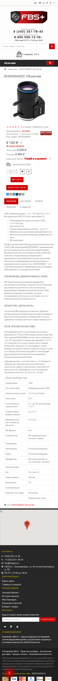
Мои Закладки (9, 600)
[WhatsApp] (23, 194)
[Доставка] (50, 3)
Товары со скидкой (11, 584)
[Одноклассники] (10, 194)
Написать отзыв (40, 127)
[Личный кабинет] (36, 3)
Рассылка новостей (12, 603)
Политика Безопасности (40, 654)
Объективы (13, 69)
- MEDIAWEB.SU (24, 673)
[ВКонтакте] (7, 194)
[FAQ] (54, 3)
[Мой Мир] (14, 194)
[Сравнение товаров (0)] (43, 3)
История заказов (10, 596)
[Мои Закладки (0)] (40, 3)
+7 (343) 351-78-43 (14, 560)
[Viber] (20, 194)
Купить (18, 180)
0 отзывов (25, 127)
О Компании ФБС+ (10, 651)
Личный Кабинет (10, 593)
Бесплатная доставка (22, 164)
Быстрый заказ (18, 188)
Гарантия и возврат (30, 651)
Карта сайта (8, 581)
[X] (17, 194)
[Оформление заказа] (47, 3)
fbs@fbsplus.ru (12, 563)
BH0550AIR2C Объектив (23, 505)
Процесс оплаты (20, 654)
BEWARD (26, 131)
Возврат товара (10, 607)
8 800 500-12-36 (12, 556)
